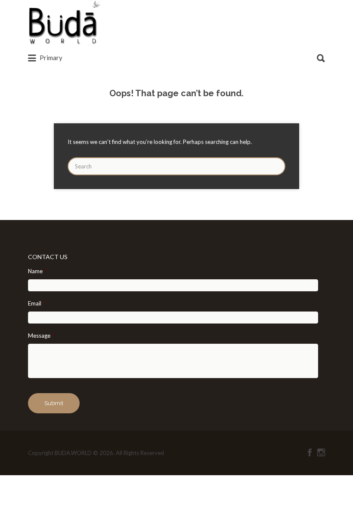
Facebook (310, 452)
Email (36, 303)
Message (41, 335)
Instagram (321, 452)
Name (37, 271)
